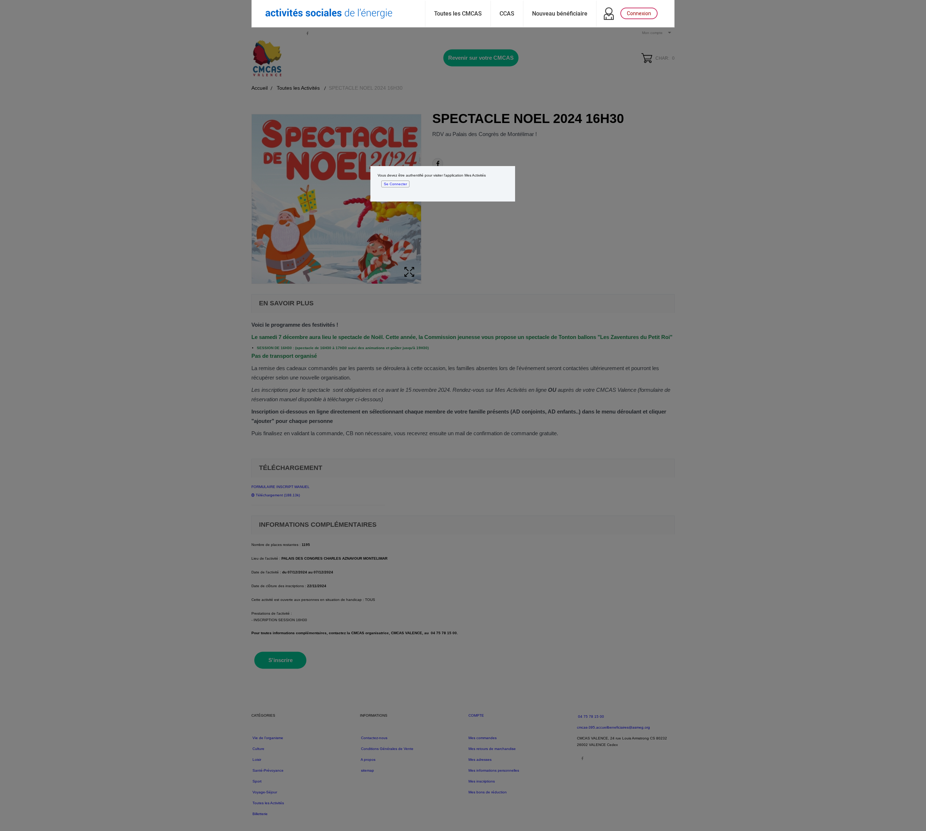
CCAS (507, 13)
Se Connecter (395, 184)
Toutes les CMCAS (458, 13)
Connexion (639, 13)
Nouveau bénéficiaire (559, 13)
